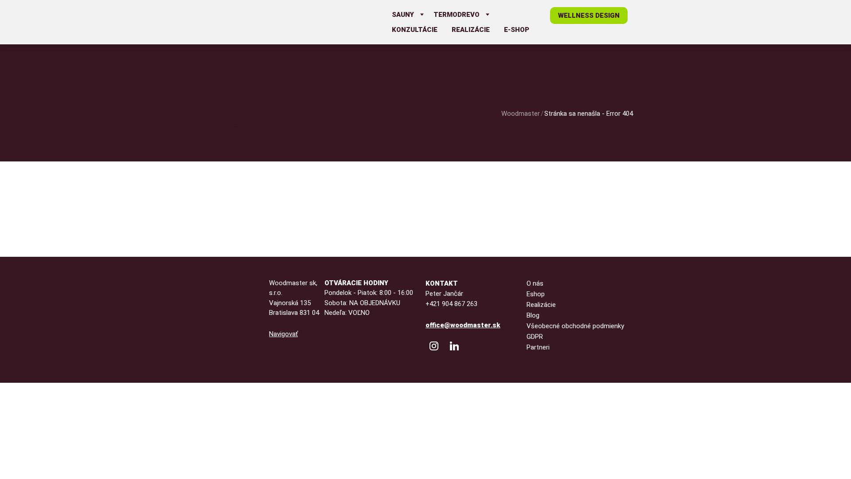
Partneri (538, 347)
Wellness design (589, 16)
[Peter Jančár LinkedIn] (454, 346)
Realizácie (471, 30)
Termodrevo (456, 15)
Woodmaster (520, 114)
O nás (535, 283)
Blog (533, 315)
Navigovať (283, 334)
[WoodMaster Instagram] (434, 346)
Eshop (536, 294)
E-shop (516, 30)
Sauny (403, 15)
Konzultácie (414, 30)
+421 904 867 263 (451, 304)
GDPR (535, 337)
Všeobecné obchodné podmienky (575, 326)
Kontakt (442, 283)
